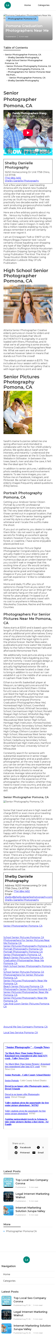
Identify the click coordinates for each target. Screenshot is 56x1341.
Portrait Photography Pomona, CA (26, 69)
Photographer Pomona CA (22, 18)
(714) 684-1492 (13, 178)
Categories (44, 5)
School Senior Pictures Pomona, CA (23, 937)
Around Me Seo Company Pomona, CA (25, 1026)
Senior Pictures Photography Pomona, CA (28, 66)
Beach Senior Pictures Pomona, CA (23, 957)
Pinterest (25, 1152)
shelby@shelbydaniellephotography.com (28, 897)
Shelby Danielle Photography (23, 57)
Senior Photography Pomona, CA (22, 954)
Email (41, 1152)
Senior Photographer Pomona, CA (23, 54)
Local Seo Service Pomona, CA (20, 1032)
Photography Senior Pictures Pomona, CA (27, 989)
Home (27, 5)
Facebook (25, 1147)
